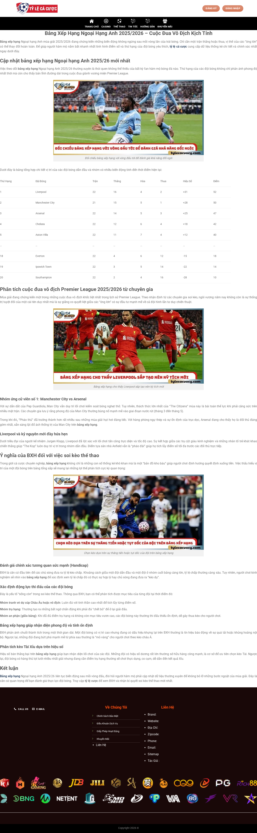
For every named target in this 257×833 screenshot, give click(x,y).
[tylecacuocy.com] (36, 9)
